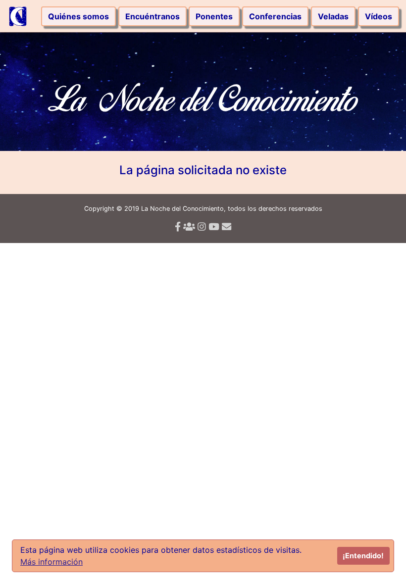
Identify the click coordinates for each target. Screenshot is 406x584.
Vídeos (378, 16)
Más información (51, 562)
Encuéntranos (152, 16)
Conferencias (275, 16)
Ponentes (214, 16)
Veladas (333, 16)
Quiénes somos (78, 16)
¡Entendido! (363, 555)
